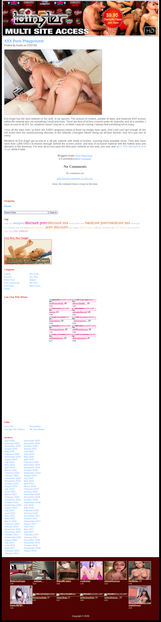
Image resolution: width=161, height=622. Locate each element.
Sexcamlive (35, 426)
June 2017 (29, 526)
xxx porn (135, 227)
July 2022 (9, 510)
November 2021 (13, 532)
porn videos (73, 227)
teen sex (110, 227)
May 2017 (29, 529)
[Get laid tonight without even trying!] (28, 263)
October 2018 (31, 499)
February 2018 (31, 510)
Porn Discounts (84, 156)
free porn (80, 223)
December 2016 (32, 540)
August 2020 (30, 448)
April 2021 (10, 548)
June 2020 (29, 454)
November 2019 (32, 467)
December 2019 (32, 465)
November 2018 (32, 497)
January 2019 (31, 491)
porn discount (57, 227)
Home (7, 206)
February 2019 (31, 489)
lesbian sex (13, 227)
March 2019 (30, 486)
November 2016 (32, 542)
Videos (32, 280)
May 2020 (29, 456)
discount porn (36, 223)
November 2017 (32, 516)
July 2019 (28, 478)
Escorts (8, 277)
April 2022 (10, 518)
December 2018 (32, 494)
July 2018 (28, 505)
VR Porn (119, 227)
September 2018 (32, 502)
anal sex (8, 223)
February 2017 (31, 534)
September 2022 (13, 505)
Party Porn (9, 280)
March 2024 (11, 470)
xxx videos (20, 231)
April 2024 (10, 467)
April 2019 (29, 483)
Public (7, 289)
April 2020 (29, 459)
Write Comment (83, 159)
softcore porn (86, 227)
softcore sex (100, 227)
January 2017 (31, 537)
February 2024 (12, 473)
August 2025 (11, 448)
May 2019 (29, 481)
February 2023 (12, 497)
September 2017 (32, 521)
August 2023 (11, 486)
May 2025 (10, 451)
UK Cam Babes (37, 429)
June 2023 (10, 491)
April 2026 (10, 440)
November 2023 (13, 481)
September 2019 (32, 473)
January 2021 (11, 553)
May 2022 (10, 516)
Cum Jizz (8, 426)
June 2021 (10, 545)
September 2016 (32, 548)
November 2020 (32, 443)
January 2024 (11, 475)
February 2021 (12, 550)
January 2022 (11, 526)
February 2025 (12, 454)
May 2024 (10, 465)
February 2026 (12, 443)
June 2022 (10, 513)
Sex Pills (33, 277)
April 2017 (29, 532)
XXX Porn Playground (24, 41)
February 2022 (12, 524)
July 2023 (9, 489)
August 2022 (11, 507)
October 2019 (31, 470)
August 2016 (30, 550)
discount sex (58, 223)
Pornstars (9, 286)
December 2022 (13, 499)
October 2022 (11, 502)
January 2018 (31, 513)
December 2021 (13, 529)
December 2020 (32, 440)
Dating (7, 274)
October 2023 (11, 483)
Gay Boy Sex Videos (14, 429)
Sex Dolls (34, 274)
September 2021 (13, 537)
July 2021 (9, 542)
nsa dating (24, 227)
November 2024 (13, 456)
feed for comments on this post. (75, 178)
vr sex (127, 227)
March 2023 (11, 494)
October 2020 (31, 446)
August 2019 (30, 475)
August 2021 (11, 540)
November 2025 (13, 446)
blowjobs (18, 223)
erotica (72, 223)
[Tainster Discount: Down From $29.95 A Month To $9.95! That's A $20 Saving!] (80, 35)
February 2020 (31, 462)
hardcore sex (119, 223)
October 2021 (11, 534)
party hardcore (37, 227)
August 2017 (30, 524)
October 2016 (31, 545)
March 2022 (11, 521)
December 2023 (13, 478)
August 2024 (11, 459)
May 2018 (29, 507)
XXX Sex (8, 231)
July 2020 (28, 451)
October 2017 (31, 518)
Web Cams (34, 286)
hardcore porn (96, 223)
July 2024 (9, 462)
